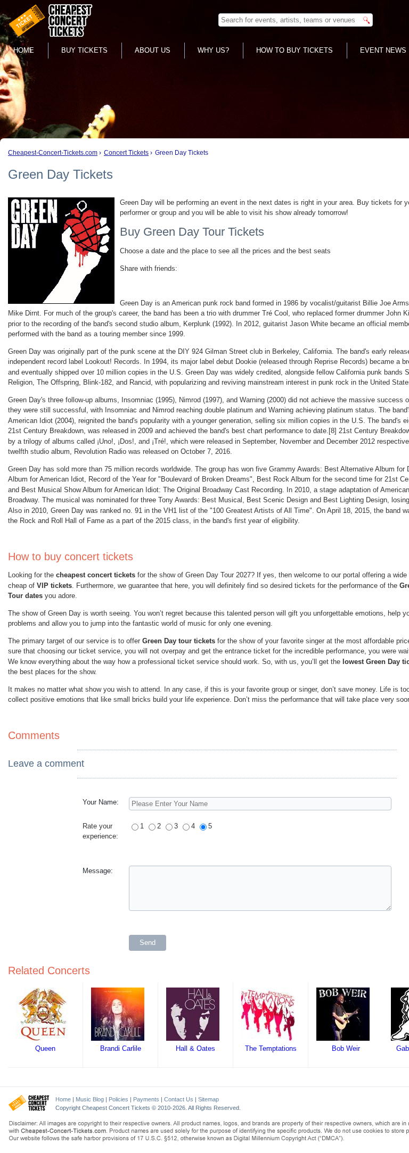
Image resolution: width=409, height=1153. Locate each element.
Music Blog (90, 1099)
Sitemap (208, 1099)
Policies (118, 1099)
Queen (45, 1048)
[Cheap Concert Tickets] (29, 1109)
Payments (146, 1099)
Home (23, 50)
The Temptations (271, 1048)
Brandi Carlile (120, 1048)
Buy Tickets (84, 50)
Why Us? (213, 50)
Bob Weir (346, 1048)
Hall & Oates (195, 1048)
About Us (152, 50)
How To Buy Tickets (294, 50)
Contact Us (178, 1099)
